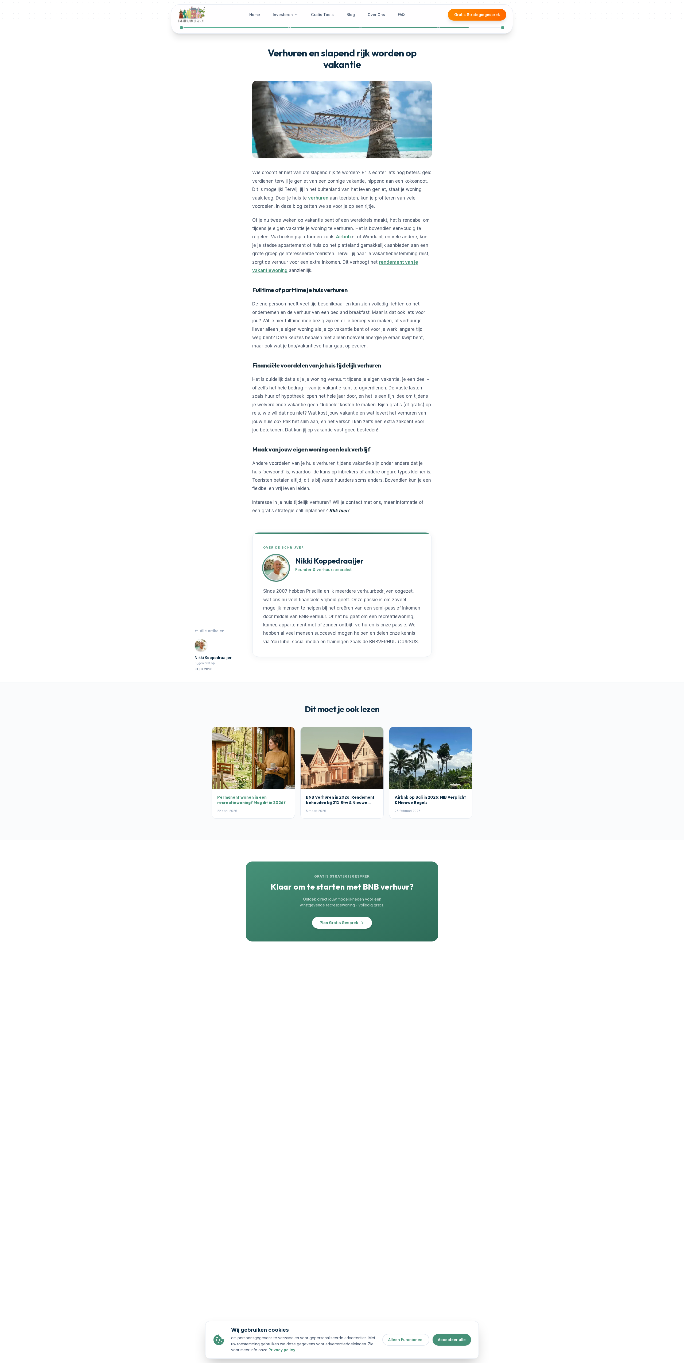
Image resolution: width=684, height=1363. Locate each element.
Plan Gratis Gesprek (339, 922)
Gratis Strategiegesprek (477, 14)
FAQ (401, 14)
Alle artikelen (212, 631)
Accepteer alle (452, 1339)
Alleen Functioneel (405, 1339)
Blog (351, 14)
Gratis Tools (322, 14)
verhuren (318, 198)
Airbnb (343, 236)
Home (254, 14)
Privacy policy (282, 1349)
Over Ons (376, 14)
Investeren (283, 14)
